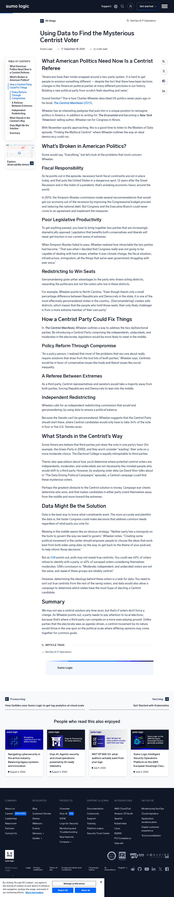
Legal (28, 868)
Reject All (63, 890)
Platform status (95, 828)
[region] (52, 887)
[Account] (130, 6)
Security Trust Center (98, 833)
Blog (34, 808)
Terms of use (53, 869)
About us (10, 808)
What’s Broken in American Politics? (19, 79)
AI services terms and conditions (71, 869)
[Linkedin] (163, 90)
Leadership (11, 818)
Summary (15, 133)
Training (91, 823)
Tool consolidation (151, 835)
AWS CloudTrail (122, 808)
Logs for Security (69, 823)
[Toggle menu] (164, 6)
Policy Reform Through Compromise (19, 95)
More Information (34, 892)
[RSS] (163, 61)
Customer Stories (41, 813)
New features (67, 836)
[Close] (101, 882)
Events (36, 828)
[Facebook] (163, 81)
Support (106, 6)
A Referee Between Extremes (22, 104)
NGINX (118, 833)
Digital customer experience (150, 829)
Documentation (95, 808)
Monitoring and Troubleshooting (68, 830)
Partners (9, 828)
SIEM (63, 818)
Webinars (37, 823)
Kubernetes (120, 823)
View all (118, 843)
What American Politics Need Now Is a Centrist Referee (20, 69)
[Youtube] (146, 869)
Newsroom (10, 823)
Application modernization (149, 820)
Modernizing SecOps (153, 808)
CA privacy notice (94, 869)
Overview (64, 808)
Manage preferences (74, 883)
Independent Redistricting (18, 112)
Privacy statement (37, 869)
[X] (163, 71)
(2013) (72, 103)
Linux (117, 828)
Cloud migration (150, 813)
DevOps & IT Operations (143, 20)
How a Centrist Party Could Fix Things (21, 86)
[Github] (133, 869)
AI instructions (110, 869)
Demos (36, 818)
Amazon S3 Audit (123, 813)
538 (53, 557)
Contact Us (11, 833)
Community (93, 813)
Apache (118, 818)
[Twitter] (160, 869)
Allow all (85, 890)
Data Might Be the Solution (19, 127)
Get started (146, 6)
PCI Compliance (122, 838)
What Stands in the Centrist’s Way (20, 119)
